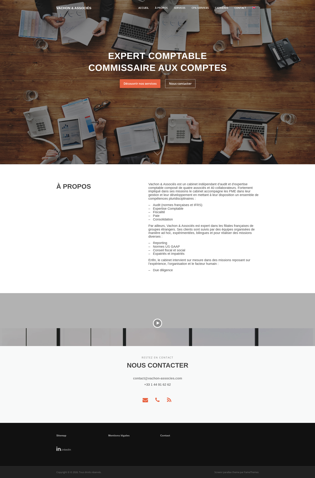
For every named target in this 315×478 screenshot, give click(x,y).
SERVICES (179, 7)
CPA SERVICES (200, 7)
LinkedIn (66, 449)
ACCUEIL (143, 7)
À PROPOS (161, 7)
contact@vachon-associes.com (157, 378)
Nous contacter (180, 83)
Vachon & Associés (73, 8)
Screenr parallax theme (226, 472)
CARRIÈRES (221, 7)
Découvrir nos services (140, 83)
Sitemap (61, 435)
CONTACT (240, 7)
